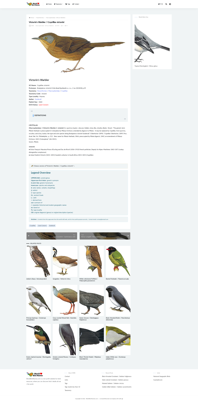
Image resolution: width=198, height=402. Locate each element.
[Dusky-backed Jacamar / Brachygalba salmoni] (38, 339)
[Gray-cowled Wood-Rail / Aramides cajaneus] (65, 300)
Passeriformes (40, 17)
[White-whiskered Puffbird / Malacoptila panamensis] (91, 261)
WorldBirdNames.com (92, 398)
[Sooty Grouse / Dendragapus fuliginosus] (91, 300)
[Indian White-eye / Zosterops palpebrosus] (118, 339)
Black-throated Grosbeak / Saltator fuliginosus (116, 376)
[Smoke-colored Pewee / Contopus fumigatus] (65, 339)
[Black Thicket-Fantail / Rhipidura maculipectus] (91, 339)
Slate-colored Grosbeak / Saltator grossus (115, 380)
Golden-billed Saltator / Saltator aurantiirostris (116, 387)
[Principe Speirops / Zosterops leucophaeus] (38, 300)
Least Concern (42, 225)
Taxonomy (68, 390)
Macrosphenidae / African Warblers (55, 17)
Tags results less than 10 (72, 387)
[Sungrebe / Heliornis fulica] (65, 261)
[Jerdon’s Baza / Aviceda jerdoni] (38, 261)
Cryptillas (64, 91)
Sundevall (38, 99)
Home (50, 4)
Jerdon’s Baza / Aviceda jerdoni (36, 279)
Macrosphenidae (54, 91)
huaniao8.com (157, 380)
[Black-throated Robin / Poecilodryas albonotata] (118, 300)
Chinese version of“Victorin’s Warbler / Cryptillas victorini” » (53, 166)
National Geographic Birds (161, 376)
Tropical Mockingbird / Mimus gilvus (146, 66)
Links (66, 380)
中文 (161, 4)
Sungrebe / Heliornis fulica (61, 279)
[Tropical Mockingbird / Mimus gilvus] (152, 42)
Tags (69, 4)
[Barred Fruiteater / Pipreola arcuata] (118, 261)
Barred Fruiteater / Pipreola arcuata (117, 279)
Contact (76, 4)
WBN (32, 25)
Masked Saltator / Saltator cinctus (113, 383)
